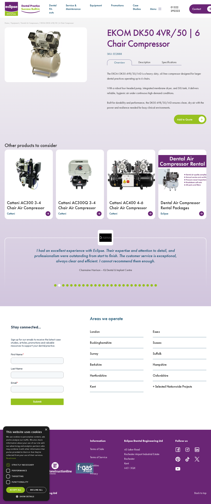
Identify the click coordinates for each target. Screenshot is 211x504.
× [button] (46, 429)
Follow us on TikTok (187, 459)
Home (7, 23)
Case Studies (137, 7)
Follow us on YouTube (177, 468)
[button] (55, 285)
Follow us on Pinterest (177, 459)
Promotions (117, 5)
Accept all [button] (15, 490)
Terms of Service (98, 457)
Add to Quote (184, 119)
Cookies (94, 465)
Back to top (200, 493)
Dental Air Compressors (29, 23)
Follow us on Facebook (177, 449)
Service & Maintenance (73, 7)
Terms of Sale (97, 449)
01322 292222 (175, 9)
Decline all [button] (36, 490)
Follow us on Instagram (187, 449)
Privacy (94, 473)
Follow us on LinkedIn (196, 449)
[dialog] (26, 463)
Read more (11, 458)
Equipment (96, 5)
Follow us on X (196, 459)
